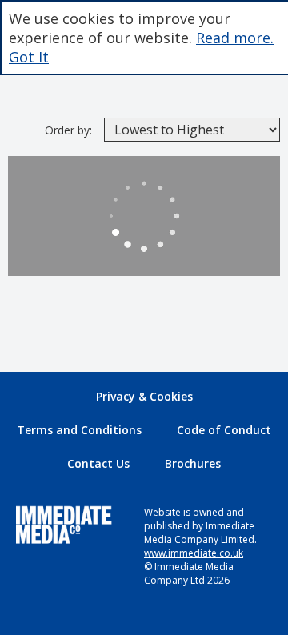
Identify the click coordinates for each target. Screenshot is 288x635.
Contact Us (98, 463)
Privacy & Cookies (144, 396)
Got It (29, 56)
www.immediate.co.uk (193, 553)
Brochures (193, 463)
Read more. (235, 37)
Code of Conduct (224, 429)
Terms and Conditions (79, 429)
